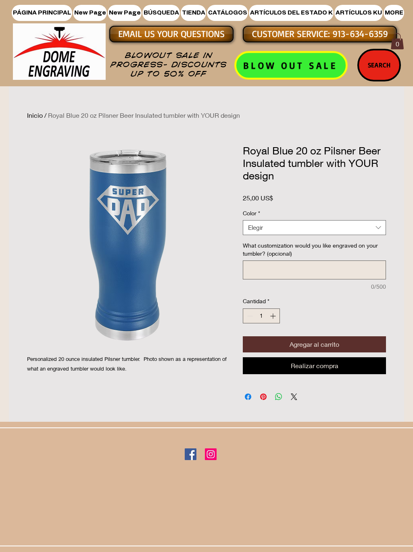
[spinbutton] (261, 316)
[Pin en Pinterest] (263, 397)
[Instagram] (211, 454)
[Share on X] (294, 397)
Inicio (35, 115)
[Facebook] (190, 454)
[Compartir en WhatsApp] (279, 397)
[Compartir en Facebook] (248, 397)
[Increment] (274, 316)
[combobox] (314, 227)
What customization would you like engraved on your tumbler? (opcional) (310, 249)
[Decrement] (249, 316)
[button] (193, 13)
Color (251, 213)
